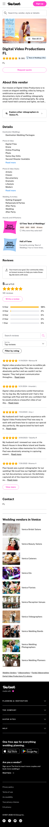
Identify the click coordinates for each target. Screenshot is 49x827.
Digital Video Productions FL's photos (17, 676)
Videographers (24, 673)
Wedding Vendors (9, 673)
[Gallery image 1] (24, 31)
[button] (31, 231)
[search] (43, 336)
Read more (11, 162)
